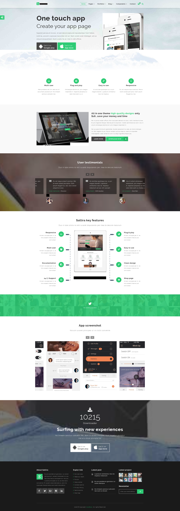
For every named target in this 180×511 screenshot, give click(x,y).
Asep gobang (116, 191)
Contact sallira (79, 485)
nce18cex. (89, 507)
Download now (115, 139)
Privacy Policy (79, 487)
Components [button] (121, 4)
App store (69, 47)
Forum (77, 479)
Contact (133, 4)
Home (83, 4)
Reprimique (53, 367)
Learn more (98, 139)
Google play (49, 47)
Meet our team (79, 476)
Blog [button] (110, 4)
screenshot (53, 369)
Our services (79, 474)
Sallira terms (79, 490)
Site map (77, 493)
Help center (78, 482)
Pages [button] (91, 4)
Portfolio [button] (101, 4)
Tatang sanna (80, 191)
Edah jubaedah (44, 191)
